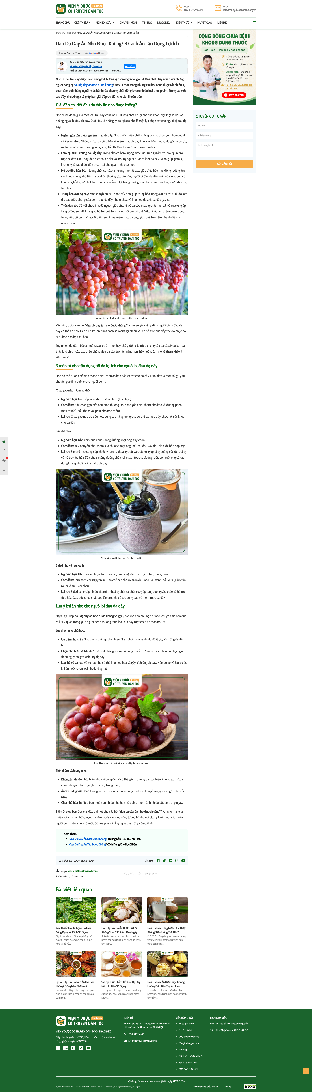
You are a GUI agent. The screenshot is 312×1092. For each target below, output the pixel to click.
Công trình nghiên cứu (189, 1043)
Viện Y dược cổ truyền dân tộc (83, 871)
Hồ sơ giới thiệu (186, 1023)
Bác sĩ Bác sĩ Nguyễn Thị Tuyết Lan (86, 66)
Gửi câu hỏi (224, 164)
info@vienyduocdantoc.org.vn (239, 10)
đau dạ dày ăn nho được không (93, 85)
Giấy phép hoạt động (189, 1036)
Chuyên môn (128, 22)
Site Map (183, 1049)
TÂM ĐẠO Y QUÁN (188, 1069)
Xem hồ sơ (130, 66)
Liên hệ (222, 22)
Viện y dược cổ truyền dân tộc (79, 9)
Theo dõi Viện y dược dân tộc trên (74, 52)
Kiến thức (183, 22)
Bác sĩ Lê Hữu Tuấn (188, 1062)
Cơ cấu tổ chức (186, 1030)
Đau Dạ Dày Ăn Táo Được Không (87, 844)
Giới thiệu (81, 22)
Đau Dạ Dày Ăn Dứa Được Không (87, 839)
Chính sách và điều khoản (191, 1056)
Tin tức (147, 22)
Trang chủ (63, 22)
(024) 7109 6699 (193, 10)
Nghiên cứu (104, 22)
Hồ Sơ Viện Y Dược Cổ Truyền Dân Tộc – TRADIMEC (96, 70)
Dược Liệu (164, 22)
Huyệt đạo (204, 22)
